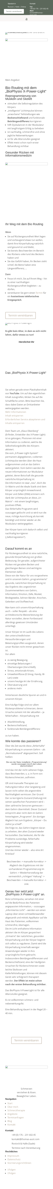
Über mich (12, 1106)
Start (10, 1103)
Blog (9, 1121)
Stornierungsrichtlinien (19, 1162)
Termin (39, 292)
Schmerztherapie (16, 1110)
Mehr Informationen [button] (15, 411)
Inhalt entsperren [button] (14, 415)
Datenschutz (13, 1159)
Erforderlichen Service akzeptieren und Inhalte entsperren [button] (25, 421)
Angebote (12, 1113)
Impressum (13, 1155)
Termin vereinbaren (14, 11)
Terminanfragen (15, 1117)
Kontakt (11, 1124)
